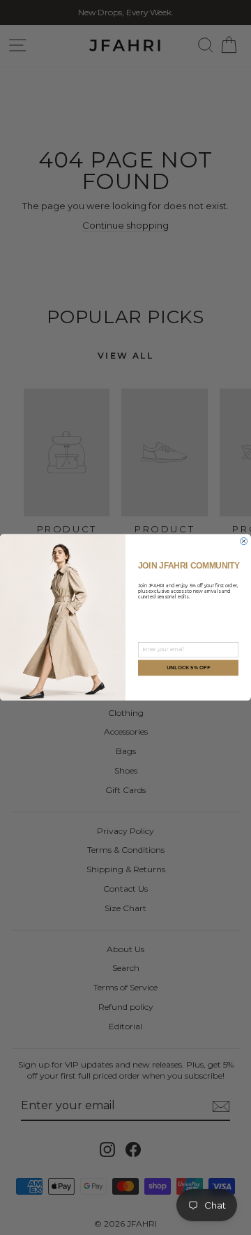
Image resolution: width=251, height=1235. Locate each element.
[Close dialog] (244, 541)
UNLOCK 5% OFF (189, 668)
